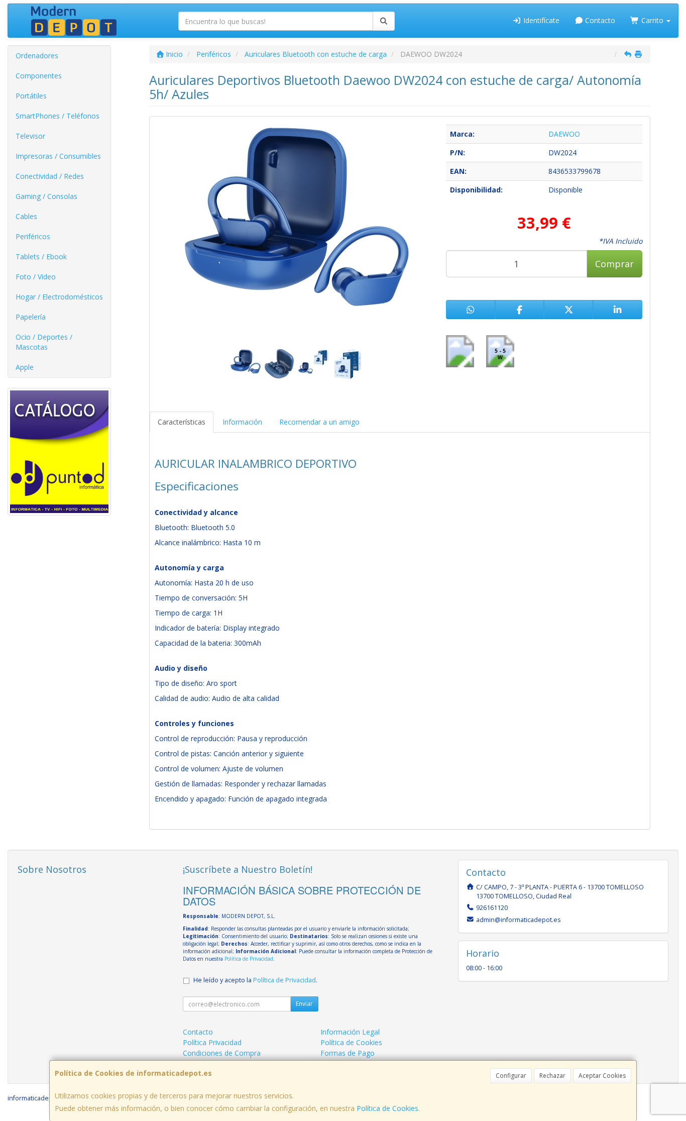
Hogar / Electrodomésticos (59, 296)
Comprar (614, 264)
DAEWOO (564, 134)
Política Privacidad (212, 1042)
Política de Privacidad (248, 958)
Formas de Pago (347, 1053)
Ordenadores (37, 55)
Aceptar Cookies (602, 1075)
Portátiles (31, 95)
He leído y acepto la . (255, 980)
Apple (25, 367)
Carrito (652, 20)
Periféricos (33, 236)
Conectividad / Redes (50, 176)
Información (242, 422)
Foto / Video (36, 276)
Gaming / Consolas (46, 196)
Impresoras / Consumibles (58, 156)
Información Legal (350, 1032)
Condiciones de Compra (222, 1053)
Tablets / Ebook (41, 256)
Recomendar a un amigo (319, 422)
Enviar (304, 1003)
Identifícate (540, 20)
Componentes (39, 75)
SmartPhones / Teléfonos (57, 116)
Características (181, 422)
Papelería (31, 317)
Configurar (511, 1075)
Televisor (30, 136)
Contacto (599, 20)
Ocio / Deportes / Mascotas (44, 342)
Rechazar (552, 1075)
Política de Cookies (387, 1108)
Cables (26, 216)
